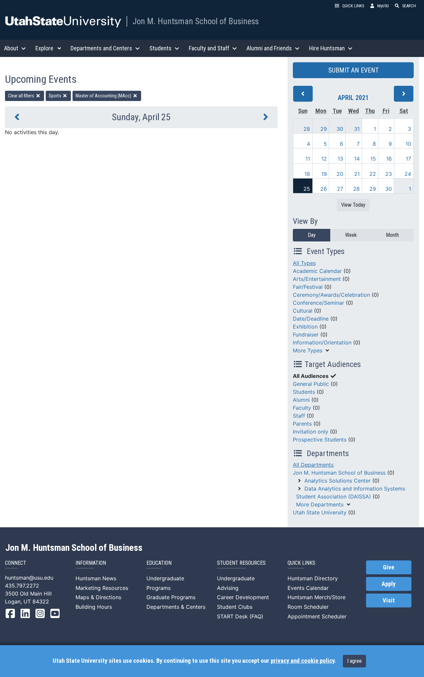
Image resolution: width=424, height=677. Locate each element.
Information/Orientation (322, 342)
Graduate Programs (170, 597)
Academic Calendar (317, 271)
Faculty (302, 407)
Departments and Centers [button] (101, 48)
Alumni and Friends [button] (269, 48)
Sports (55, 95)
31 (357, 129)
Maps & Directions (98, 597)
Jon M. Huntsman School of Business (195, 21)
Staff (299, 415)
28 (306, 129)
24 (407, 174)
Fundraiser (306, 334)
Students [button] (160, 48)
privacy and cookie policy (302, 660)
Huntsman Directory (313, 578)
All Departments (313, 464)
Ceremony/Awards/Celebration (331, 294)
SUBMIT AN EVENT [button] (353, 70)
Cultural (302, 310)
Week (351, 235)
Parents (302, 423)
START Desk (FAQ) (240, 616)
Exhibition (305, 326)
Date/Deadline (311, 318)
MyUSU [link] (383, 5)
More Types (307, 350)
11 (307, 158)
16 (389, 158)
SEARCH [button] (409, 5)
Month (392, 235)
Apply (389, 584)
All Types (304, 263)
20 (340, 174)
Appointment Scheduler (317, 616)
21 (357, 174)
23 (388, 174)
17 (408, 158)
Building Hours (94, 606)
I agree (354, 661)
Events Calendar (308, 588)
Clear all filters (21, 95)
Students (304, 392)
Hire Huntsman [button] (327, 48)
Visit (389, 600)
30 (340, 129)
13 (340, 158)
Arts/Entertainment (317, 279)
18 (307, 174)
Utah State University (319, 512)
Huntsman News (96, 578)
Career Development (243, 597)
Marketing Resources (102, 588)
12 (324, 158)
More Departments (320, 504)
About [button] (11, 48)
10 (408, 143)
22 (372, 174)
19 (324, 174)
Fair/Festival (308, 287)
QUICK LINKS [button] (353, 5)
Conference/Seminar (318, 302)
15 (373, 158)
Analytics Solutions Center (337, 480)
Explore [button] (44, 48)
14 (357, 158)
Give (388, 567)
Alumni (301, 399)
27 (340, 188)
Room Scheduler (308, 606)
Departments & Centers (175, 606)
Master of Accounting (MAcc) (104, 95)
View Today (353, 205)
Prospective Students (319, 439)
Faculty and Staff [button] (209, 48)
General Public (311, 384)
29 (323, 129)
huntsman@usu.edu (29, 577)
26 (323, 188)
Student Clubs (234, 606)
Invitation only (310, 431)
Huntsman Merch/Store (316, 597)
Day (312, 235)
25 (306, 188)
